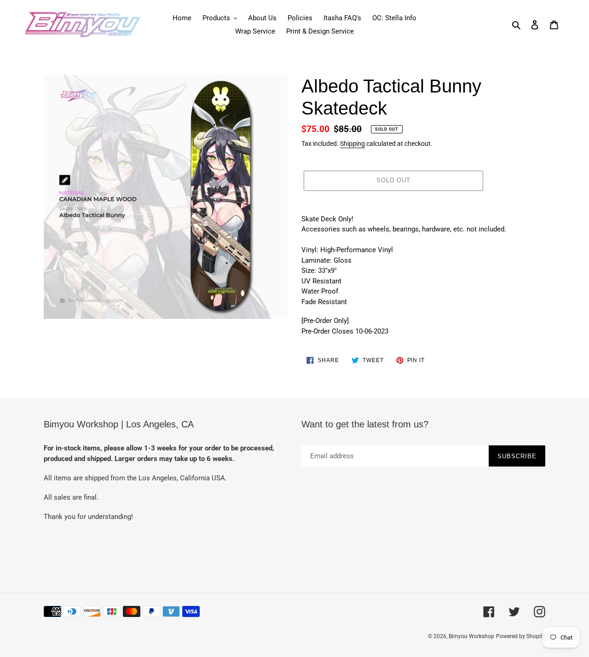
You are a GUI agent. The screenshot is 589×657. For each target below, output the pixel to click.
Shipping (352, 143)
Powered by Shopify (520, 636)
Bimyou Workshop (471, 636)
